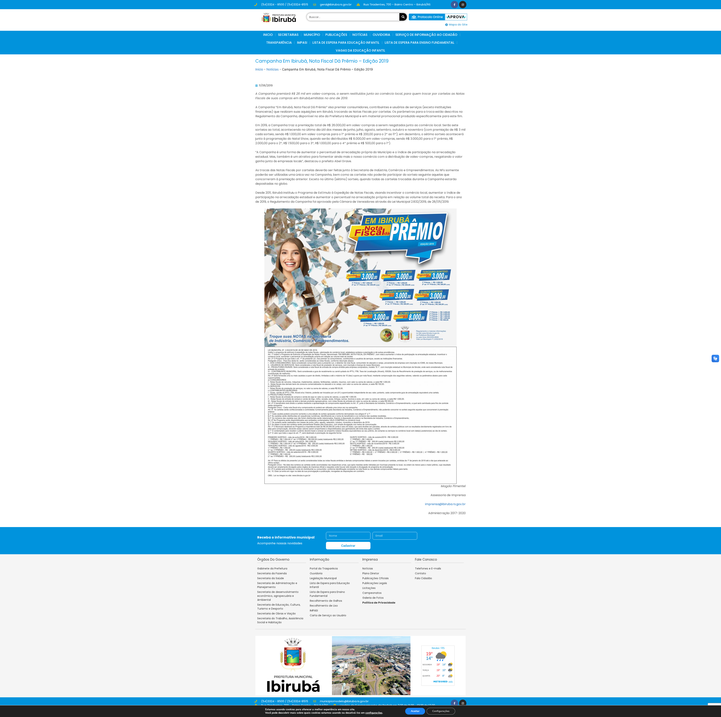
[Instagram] (462, 4)
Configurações (440, 711)
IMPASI (302, 42)
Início (259, 69)
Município (312, 34)
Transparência (279, 42)
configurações (373, 713)
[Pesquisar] (403, 17)
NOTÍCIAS (359, 34)
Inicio (268, 34)
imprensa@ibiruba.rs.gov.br (445, 504)
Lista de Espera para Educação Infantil (345, 42)
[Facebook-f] (454, 4)
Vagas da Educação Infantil (360, 50)
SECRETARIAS (288, 34)
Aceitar (415, 711)
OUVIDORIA (381, 34)
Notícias (272, 69)
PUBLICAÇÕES (336, 34)
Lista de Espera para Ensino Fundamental (419, 42)
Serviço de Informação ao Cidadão (426, 34)
